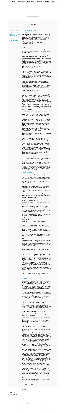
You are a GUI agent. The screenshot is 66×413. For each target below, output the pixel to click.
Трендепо (47, 1)
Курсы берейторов (28, 21)
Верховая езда (40, 1)
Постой (53, 1)
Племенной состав (21, 1)
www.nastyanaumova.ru (19, 410)
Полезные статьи (18, 21)
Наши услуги (36, 21)
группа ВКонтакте (46, 410)
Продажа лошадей (30, 1)
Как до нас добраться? (46, 21)
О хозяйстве (12, 1)
